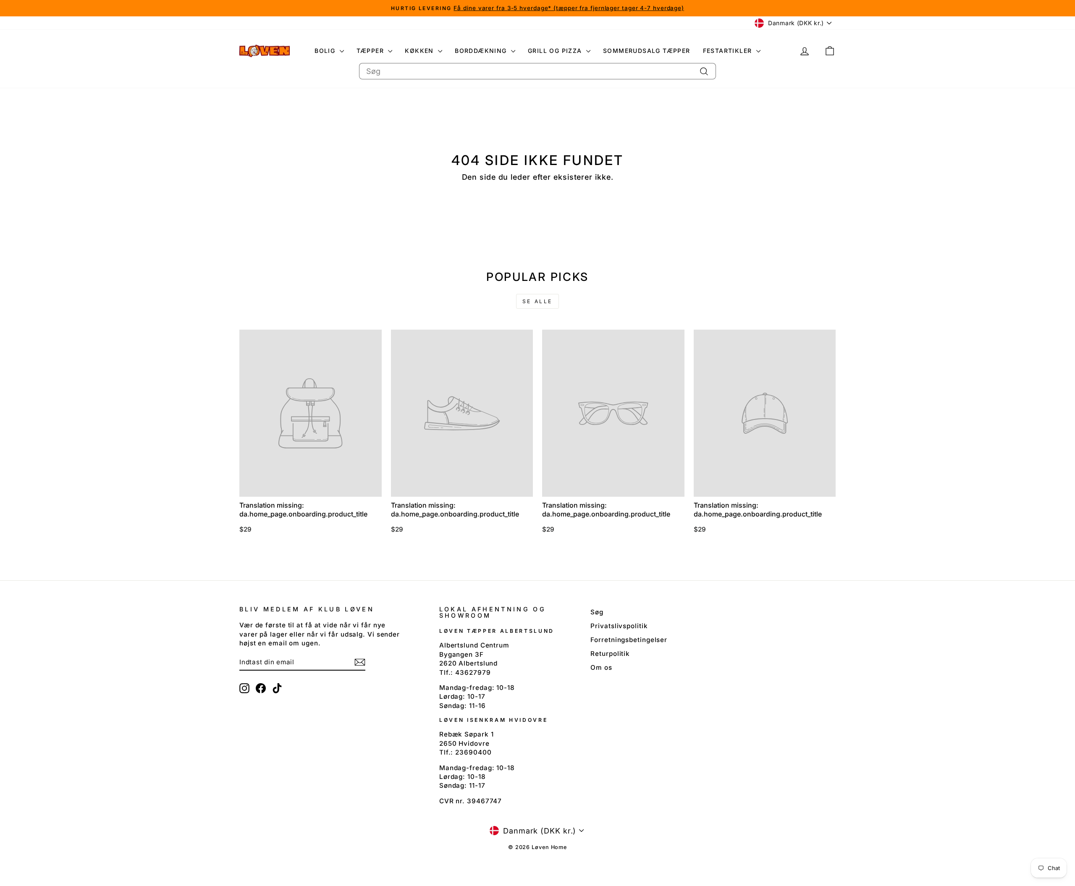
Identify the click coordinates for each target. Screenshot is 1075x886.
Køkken (420, 50)
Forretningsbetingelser (628, 640)
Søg (596, 612)
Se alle (537, 301)
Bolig (326, 50)
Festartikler (728, 50)
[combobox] (537, 71)
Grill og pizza (556, 50)
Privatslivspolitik (619, 626)
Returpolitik (610, 654)
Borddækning (482, 50)
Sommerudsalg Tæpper (646, 50)
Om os (601, 667)
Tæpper (371, 50)
